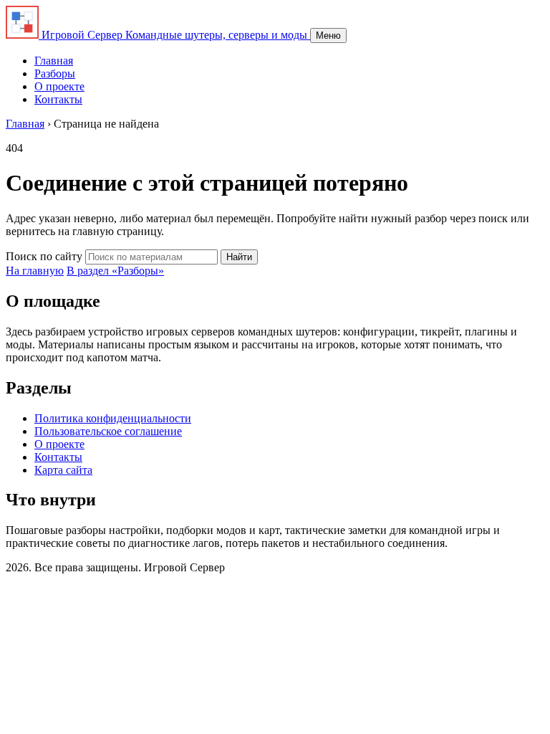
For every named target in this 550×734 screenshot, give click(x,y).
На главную (35, 270)
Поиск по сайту (44, 256)
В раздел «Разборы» (115, 270)
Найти (239, 257)
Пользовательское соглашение (108, 431)
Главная (53, 60)
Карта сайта (63, 470)
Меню (328, 35)
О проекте (59, 86)
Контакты (58, 99)
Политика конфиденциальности (112, 418)
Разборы (54, 73)
